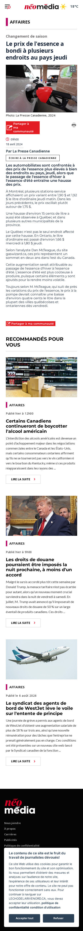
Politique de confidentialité (21, 845)
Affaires (20, 22)
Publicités (10, 840)
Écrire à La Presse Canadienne (32, 157)
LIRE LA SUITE (20, 479)
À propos (10, 828)
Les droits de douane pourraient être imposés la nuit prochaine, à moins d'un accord (39, 567)
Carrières (10, 834)
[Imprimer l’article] (74, 126)
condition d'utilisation (45, 907)
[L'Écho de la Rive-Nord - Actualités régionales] (41, 6)
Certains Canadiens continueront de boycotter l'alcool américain (36, 426)
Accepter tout (24, 918)
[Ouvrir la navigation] (7, 6)
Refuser (58, 918)
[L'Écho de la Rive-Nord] (19, 805)
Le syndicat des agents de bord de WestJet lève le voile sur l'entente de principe (39, 708)
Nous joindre (12, 823)
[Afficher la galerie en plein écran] (72, 69)
